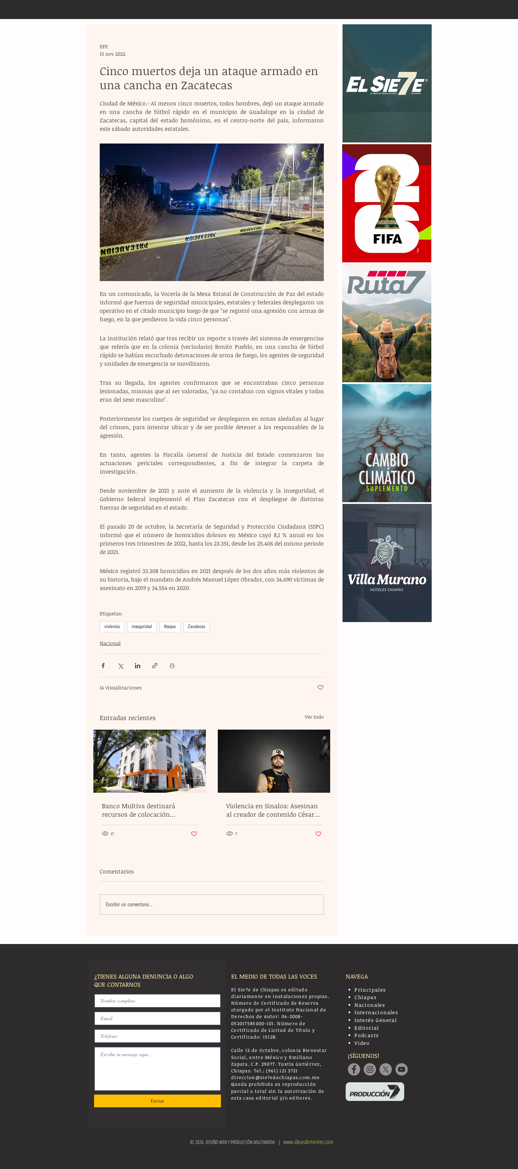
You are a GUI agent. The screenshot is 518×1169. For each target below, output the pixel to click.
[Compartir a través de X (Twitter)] (120, 665)
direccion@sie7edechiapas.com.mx (275, 1077)
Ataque (170, 626)
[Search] (424, 9)
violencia (112, 626)
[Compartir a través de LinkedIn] (137, 665)
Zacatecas (196, 626)
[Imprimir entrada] (172, 665)
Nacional (110, 643)
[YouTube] (401, 1069)
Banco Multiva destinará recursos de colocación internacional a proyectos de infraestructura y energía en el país (148, 810)
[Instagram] (370, 1069)
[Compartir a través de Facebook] (103, 665)
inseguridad (142, 626)
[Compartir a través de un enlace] (155, 665)
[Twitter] (386, 1069)
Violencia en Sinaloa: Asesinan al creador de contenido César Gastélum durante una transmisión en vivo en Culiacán (272, 810)
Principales (370, 989)
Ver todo (314, 716)
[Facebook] (354, 1069)
